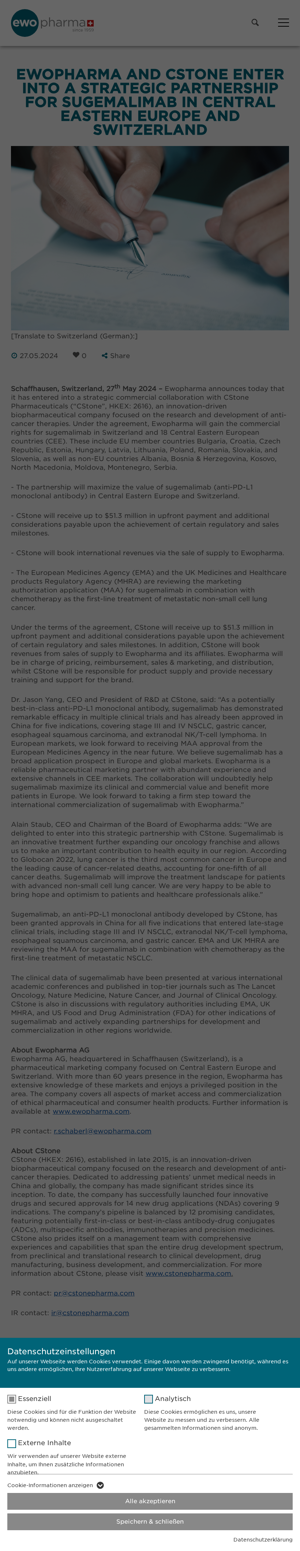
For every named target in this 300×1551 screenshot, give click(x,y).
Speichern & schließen (150, 1521)
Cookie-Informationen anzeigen (50, 1485)
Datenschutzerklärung (263, 1540)
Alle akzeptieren (150, 1501)
